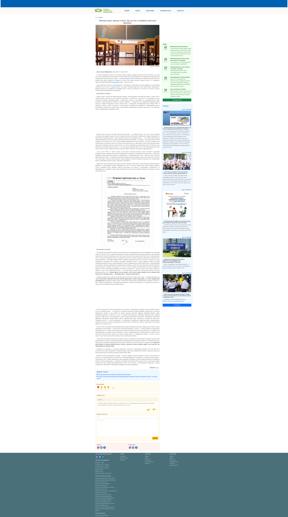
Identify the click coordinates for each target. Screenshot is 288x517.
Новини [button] (126, 10)
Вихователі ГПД (99, 471)
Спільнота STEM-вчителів (101, 505)
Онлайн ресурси (124, 458)
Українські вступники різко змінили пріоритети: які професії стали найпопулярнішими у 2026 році (173, 261)
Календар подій (177, 100)
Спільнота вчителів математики (103, 499)
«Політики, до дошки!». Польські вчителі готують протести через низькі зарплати (175, 172)
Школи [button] (137, 10)
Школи (146, 458)
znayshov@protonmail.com (102, 515)
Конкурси (122, 459)
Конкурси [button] (180, 10)
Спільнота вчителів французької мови (105, 507)
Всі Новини (177, 305)
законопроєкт (116, 82)
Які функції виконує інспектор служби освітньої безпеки (115, 374)
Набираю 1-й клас (99, 462)
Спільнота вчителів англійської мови (104, 498)
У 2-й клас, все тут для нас (102, 464)
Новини (100, 17)
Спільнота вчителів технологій (103, 494)
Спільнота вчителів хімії (101, 485)
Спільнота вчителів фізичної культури (104, 503)
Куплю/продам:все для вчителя (103, 473)
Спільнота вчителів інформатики (103, 496)
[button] (113, 387)
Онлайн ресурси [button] (165, 10)
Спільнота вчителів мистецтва (103, 501)
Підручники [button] (150, 10)
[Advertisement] (122, 3)
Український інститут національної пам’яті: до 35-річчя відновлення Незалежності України (177, 128)
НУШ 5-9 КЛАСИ (99, 469)
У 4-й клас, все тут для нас (102, 468)
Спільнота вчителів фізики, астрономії (105, 478)
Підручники (123, 456)
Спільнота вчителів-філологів (102, 483)
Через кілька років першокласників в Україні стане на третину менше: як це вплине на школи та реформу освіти (177, 296)
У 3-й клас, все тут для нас (102, 466)
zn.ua (157, 367)
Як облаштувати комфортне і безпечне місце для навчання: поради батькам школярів (177, 222)
